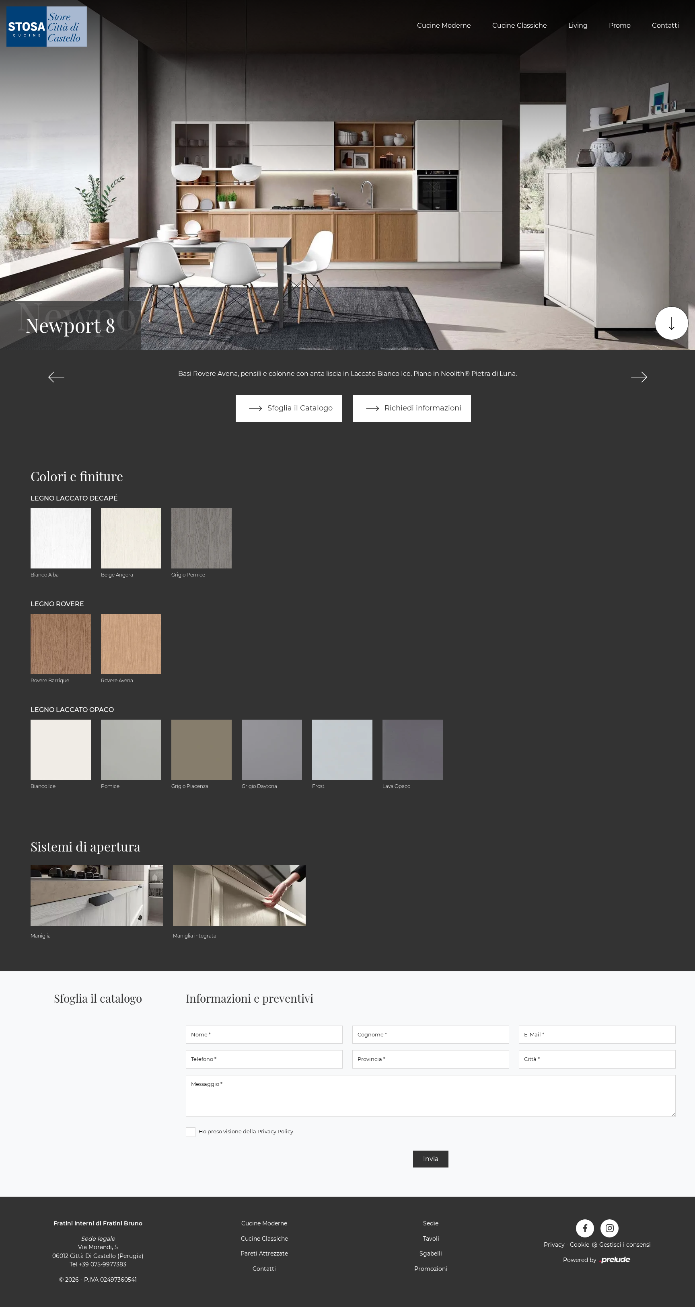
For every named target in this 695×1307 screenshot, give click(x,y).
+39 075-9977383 (102, 1264)
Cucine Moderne (444, 25)
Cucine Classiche (519, 25)
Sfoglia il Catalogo (299, 407)
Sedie (430, 1223)
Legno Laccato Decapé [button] (74, 498)
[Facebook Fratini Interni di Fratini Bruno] (585, 1228)
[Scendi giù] (672, 323)
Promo (620, 25)
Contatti (665, 25)
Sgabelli (430, 1253)
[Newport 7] (56, 377)
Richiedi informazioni (421, 407)
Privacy (554, 1244)
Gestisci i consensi (625, 1244)
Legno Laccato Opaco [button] (72, 710)
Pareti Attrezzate (264, 1253)
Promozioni (430, 1268)
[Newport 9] (639, 377)
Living (578, 25)
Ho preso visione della (246, 1131)
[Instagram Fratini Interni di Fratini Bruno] (609, 1228)
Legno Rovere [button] (57, 604)
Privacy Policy (275, 1131)
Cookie (579, 1244)
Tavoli (431, 1238)
